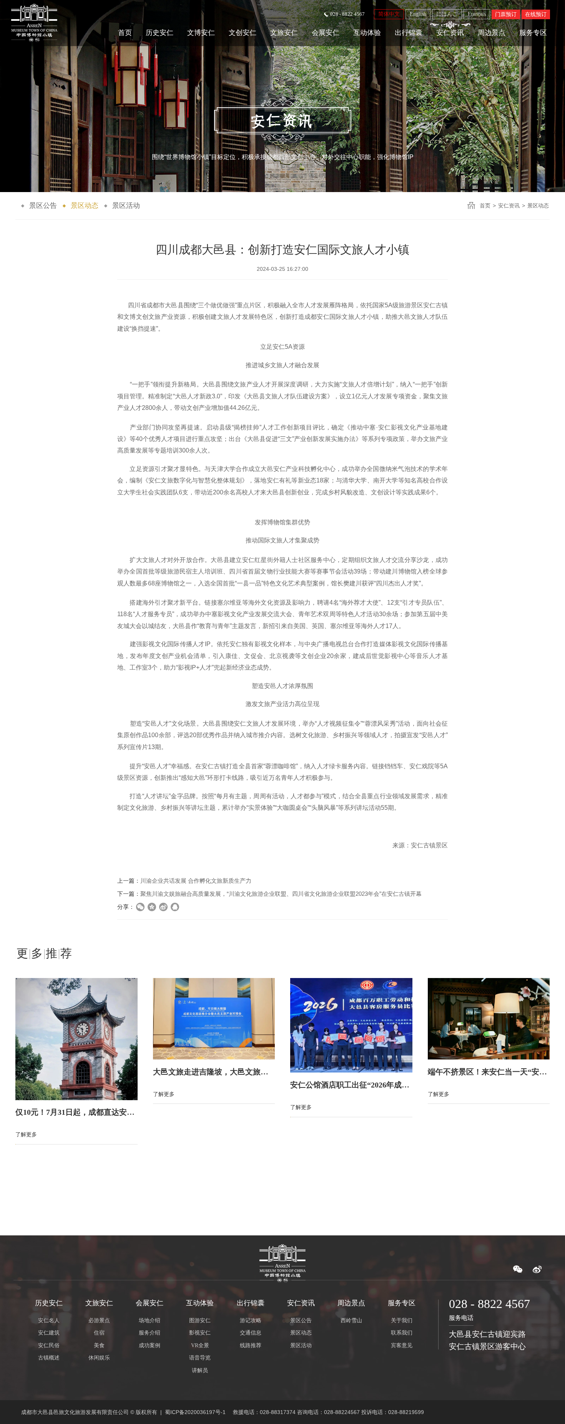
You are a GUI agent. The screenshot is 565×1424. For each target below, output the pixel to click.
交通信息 (250, 1333)
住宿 (99, 1333)
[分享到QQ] (175, 907)
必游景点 (99, 1320)
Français (477, 14)
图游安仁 (200, 1320)
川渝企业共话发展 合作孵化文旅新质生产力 (195, 880)
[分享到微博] (163, 907)
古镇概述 (49, 1358)
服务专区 (533, 32)
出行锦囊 (408, 32)
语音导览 (200, 1358)
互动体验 (367, 32)
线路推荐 (250, 1345)
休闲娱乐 (99, 1358)
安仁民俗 (49, 1345)
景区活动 (126, 205)
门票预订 (506, 14)
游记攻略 (250, 1320)
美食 (99, 1345)
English (418, 14)
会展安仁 (325, 32)
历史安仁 (159, 32)
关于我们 (401, 1320)
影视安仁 (200, 1333)
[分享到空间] (152, 907)
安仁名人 (49, 1320)
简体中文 (389, 14)
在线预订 (536, 14)
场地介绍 (149, 1320)
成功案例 (149, 1345)
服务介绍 (149, 1333)
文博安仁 (201, 32)
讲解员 (200, 1370)
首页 (125, 32)
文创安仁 (242, 32)
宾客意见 (401, 1345)
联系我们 (401, 1333)
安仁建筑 (49, 1333)
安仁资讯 (450, 32)
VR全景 (200, 1345)
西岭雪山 (351, 1320)
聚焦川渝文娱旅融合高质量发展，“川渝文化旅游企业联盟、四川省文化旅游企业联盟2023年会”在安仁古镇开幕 (281, 893)
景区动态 (84, 205)
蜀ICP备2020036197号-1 (195, 1412)
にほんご (447, 14)
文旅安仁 (284, 32)
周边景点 (491, 32)
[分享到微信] (140, 907)
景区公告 (43, 205)
